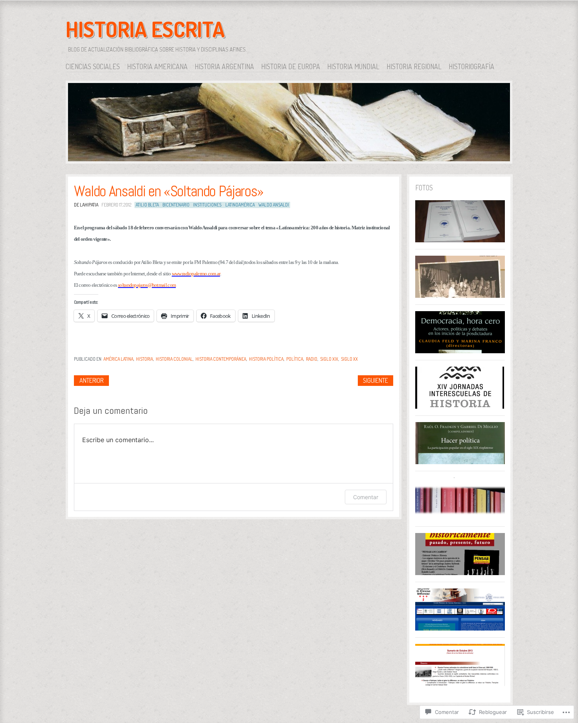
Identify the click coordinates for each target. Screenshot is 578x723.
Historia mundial (353, 66)
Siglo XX (349, 359)
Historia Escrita (145, 29)
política (294, 359)
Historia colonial (174, 359)
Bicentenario (176, 205)
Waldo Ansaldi (273, 205)
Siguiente (375, 380)
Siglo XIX (329, 359)
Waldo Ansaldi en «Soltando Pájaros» (168, 191)
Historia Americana (157, 66)
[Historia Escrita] (289, 123)
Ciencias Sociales (93, 66)
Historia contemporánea (220, 359)
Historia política (266, 359)
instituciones (207, 205)
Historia (144, 359)
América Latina (118, 359)
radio (311, 359)
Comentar (365, 497)
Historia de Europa (290, 66)
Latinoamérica (240, 205)
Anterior (91, 380)
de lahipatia (86, 205)
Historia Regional (414, 66)
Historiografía (471, 66)
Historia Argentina (224, 66)
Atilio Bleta (147, 205)
